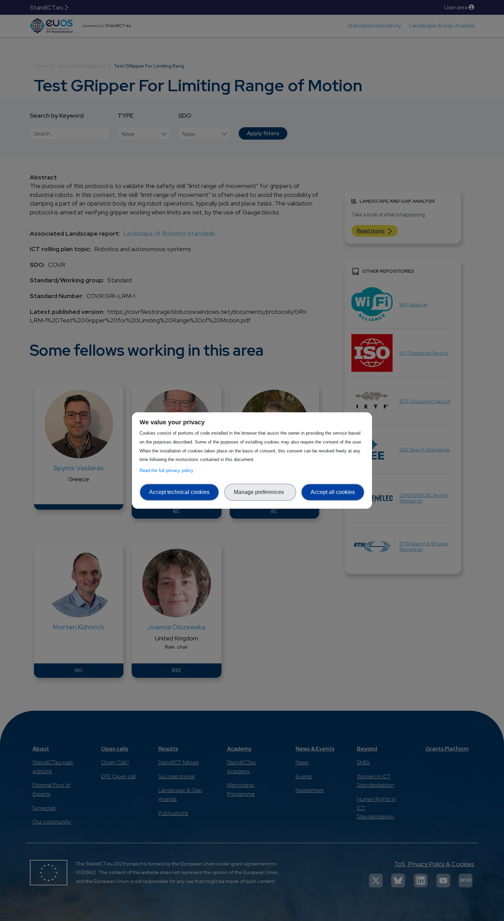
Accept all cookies (333, 492)
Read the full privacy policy (168, 470)
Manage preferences (260, 492)
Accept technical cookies (179, 492)
